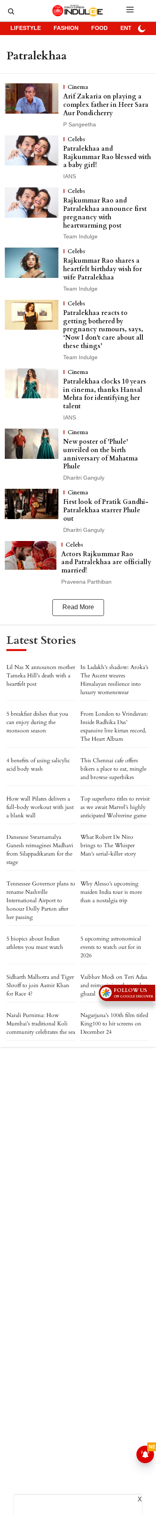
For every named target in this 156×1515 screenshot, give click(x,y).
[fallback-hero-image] (34, 106)
